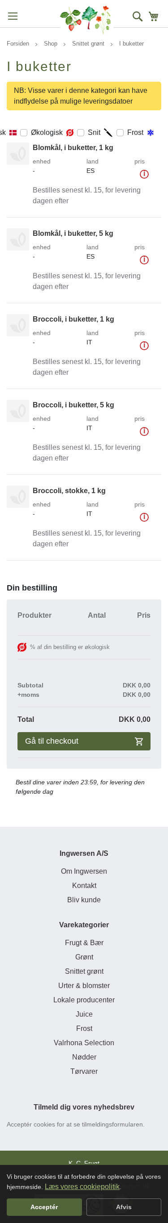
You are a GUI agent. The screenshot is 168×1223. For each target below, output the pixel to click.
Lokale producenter (84, 1000)
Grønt (84, 957)
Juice (84, 1014)
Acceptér (44, 1206)
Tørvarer (84, 1071)
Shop (51, 43)
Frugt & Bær (84, 943)
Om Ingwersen (84, 871)
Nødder (84, 1057)
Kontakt (84, 885)
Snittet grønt (89, 43)
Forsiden (19, 43)
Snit (94, 132)
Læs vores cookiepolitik (82, 1186)
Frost (135, 132)
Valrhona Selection (84, 1043)
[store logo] (86, 20)
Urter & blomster (84, 985)
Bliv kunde (84, 900)
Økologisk (47, 132)
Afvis (124, 1206)
